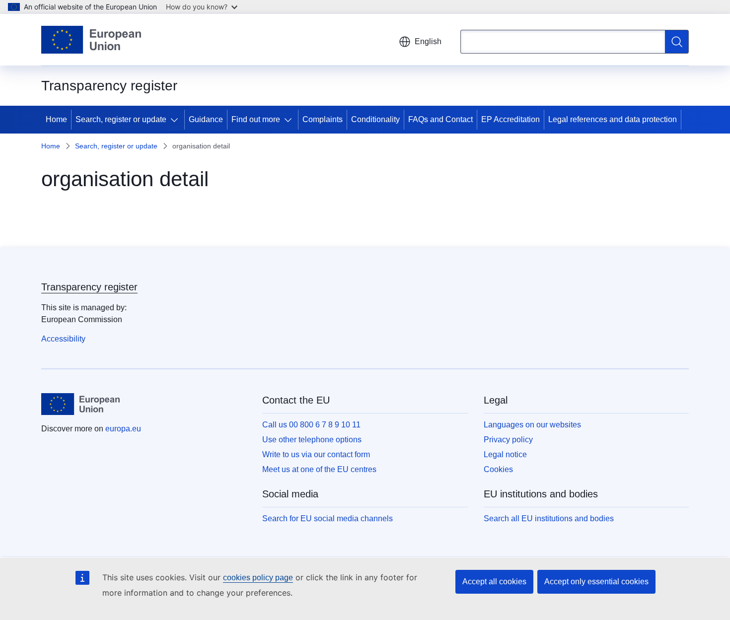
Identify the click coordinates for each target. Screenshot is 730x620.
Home (56, 119)
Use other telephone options (312, 439)
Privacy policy (508, 439)
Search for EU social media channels (327, 518)
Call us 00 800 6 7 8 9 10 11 (311, 424)
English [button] (428, 41)
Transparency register (89, 286)
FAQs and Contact (440, 119)
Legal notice (505, 454)
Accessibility (63, 339)
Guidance (206, 119)
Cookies (498, 469)
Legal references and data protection (612, 119)
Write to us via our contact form (316, 454)
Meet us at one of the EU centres (319, 469)
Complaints (322, 119)
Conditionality (375, 119)
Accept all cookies (494, 581)
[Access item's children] (176, 120)
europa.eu (123, 428)
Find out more (255, 119)
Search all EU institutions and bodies (549, 518)
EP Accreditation (510, 119)
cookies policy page (258, 577)
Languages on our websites (532, 424)
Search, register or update (120, 119)
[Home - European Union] (91, 40)
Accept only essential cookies (596, 581)
